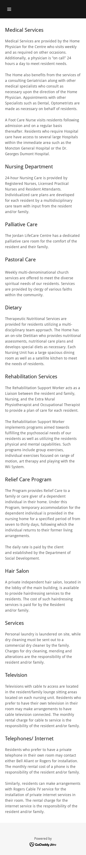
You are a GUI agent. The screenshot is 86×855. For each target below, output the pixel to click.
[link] (43, 844)
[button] (9, 9)
